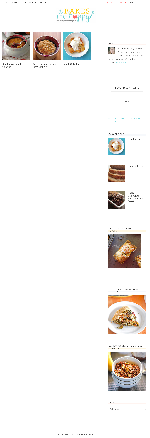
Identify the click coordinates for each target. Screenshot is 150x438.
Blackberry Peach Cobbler (12, 65)
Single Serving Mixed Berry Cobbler (44, 65)
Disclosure (89, 434)
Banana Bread (136, 166)
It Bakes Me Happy (75, 15)
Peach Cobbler (71, 64)
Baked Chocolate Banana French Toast (136, 197)
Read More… (121, 63)
